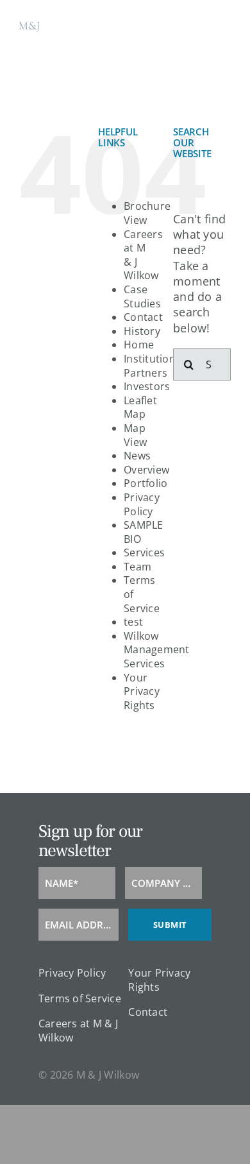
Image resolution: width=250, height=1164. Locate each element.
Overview (146, 470)
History (142, 331)
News (137, 456)
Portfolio (145, 483)
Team (137, 567)
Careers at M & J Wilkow (143, 255)
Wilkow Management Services (157, 650)
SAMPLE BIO (143, 532)
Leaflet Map (140, 407)
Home (139, 345)
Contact (143, 317)
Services (144, 552)
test (133, 622)
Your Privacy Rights (142, 691)
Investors (147, 386)
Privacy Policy (142, 504)
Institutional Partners (154, 366)
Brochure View (147, 213)
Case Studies (142, 296)
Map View (135, 435)
